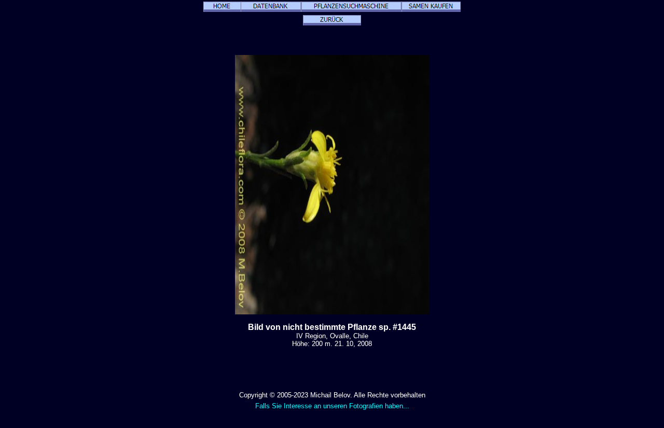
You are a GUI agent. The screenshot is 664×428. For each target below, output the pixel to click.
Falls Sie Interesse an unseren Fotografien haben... (332, 406)
